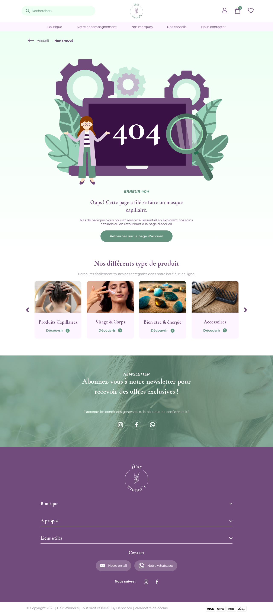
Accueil (43, 41)
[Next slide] (245, 310)
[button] (136, 503)
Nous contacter (213, 27)
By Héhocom (121, 608)
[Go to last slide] (27, 310)
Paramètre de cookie (151, 608)
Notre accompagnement (97, 27)
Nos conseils (176, 27)
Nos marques (141, 27)
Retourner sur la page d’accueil (136, 236)
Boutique (54, 27)
